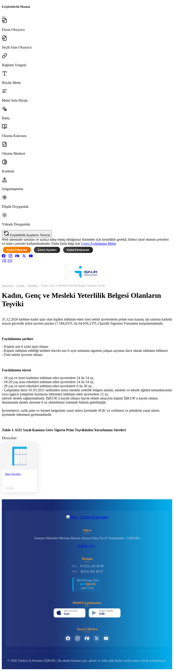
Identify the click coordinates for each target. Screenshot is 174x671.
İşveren (20, 285)
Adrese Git (86, 546)
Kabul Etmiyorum (78, 250)
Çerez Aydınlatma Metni (98, 243)
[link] (4, 256)
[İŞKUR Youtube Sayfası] (106, 638)
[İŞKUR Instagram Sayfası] (77, 638)
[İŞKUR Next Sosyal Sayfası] (87, 638)
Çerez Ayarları (47, 250)
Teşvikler (33, 285)
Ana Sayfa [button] (7, 285)
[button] (87, 25)
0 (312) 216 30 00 (92, 566)
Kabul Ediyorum (17, 250)
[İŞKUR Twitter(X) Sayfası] (96, 638)
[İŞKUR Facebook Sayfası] (68, 638)
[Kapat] (3, 16)
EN (9, 260)
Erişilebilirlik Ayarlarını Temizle (29, 235)
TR (4, 260)
